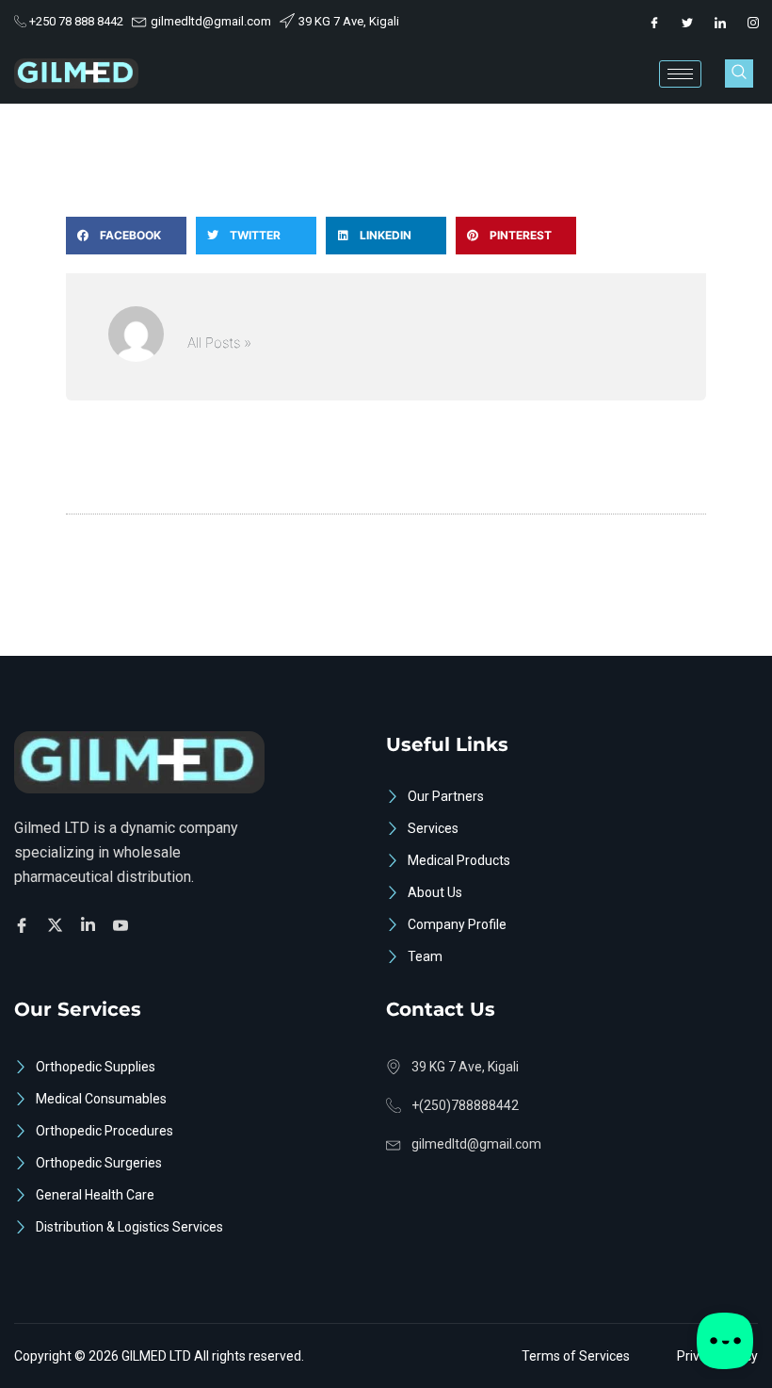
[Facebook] (654, 22)
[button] (739, 73)
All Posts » (219, 342)
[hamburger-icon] (680, 74)
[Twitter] (687, 22)
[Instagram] (753, 22)
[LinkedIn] (720, 22)
